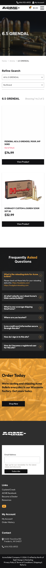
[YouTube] (4, 506)
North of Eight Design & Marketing (28, 558)
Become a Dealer (10, 496)
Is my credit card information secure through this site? (21, 327)
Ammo (12, 61)
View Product (23, 161)
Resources (6, 500)
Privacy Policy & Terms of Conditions (18, 562)
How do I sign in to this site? (16, 336)
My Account (39, 2)
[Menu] (42, 8)
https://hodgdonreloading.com (16, 285)
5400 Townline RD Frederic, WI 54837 (13, 540)
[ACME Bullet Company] (11, 8)
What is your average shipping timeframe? (18, 307)
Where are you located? (15, 317)
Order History (8, 522)
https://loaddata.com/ (21, 283)
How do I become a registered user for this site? (20, 346)
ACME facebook (9, 493)
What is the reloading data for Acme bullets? (21, 275)
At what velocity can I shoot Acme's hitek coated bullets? (20, 297)
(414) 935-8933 (25, 2)
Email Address (10, 455)
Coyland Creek (8, 489)
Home (4, 61)
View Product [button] (23, 224)
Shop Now (13, 403)
